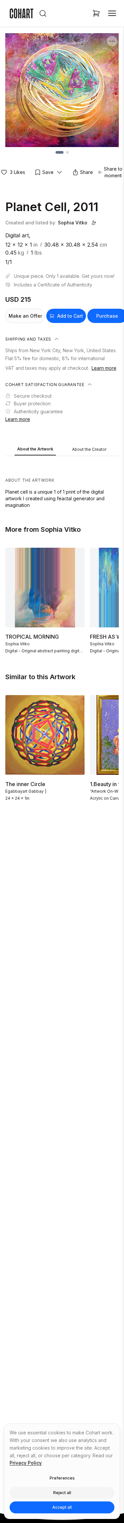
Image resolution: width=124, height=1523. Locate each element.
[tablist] (62, 449)
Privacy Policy (26, 1463)
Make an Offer (25, 316)
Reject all (62, 1492)
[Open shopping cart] (96, 13)
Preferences (62, 1478)
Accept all (62, 1507)
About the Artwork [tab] (35, 448)
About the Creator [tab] (89, 449)
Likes (17, 172)
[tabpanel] (62, 484)
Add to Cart (70, 316)
